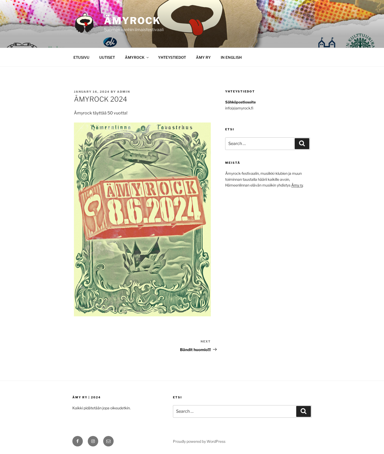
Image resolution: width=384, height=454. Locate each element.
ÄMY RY (203, 57)
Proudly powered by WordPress (199, 441)
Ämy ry (297, 185)
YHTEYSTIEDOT (172, 57)
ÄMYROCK (132, 20)
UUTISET (107, 57)
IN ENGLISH (231, 57)
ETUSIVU (81, 57)
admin (123, 92)
